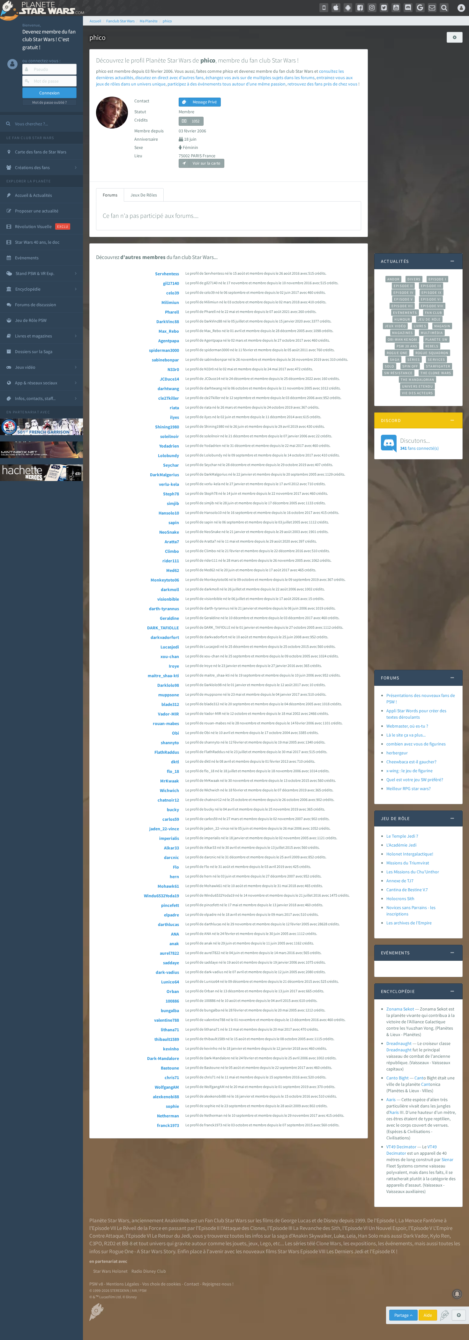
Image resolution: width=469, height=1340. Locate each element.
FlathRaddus (166, 752)
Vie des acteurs (417, 393)
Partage (402, 1315)
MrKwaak (169, 781)
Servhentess (167, 274)
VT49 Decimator (401, 1147)
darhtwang (168, 388)
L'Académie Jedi (401, 845)
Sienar (447, 1159)
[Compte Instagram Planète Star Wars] (372, 7)
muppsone (168, 695)
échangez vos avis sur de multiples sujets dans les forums (260, 77)
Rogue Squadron (431, 353)
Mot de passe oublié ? (49, 102)
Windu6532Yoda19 (161, 896)
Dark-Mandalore (163, 1058)
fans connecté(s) (419, 443)
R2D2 (109, 1243)
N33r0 (173, 369)
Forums (110, 195)
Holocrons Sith (400, 898)
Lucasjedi (169, 647)
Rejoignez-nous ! (218, 1284)
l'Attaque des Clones (242, 1228)
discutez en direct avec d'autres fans (169, 77)
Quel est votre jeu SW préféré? (414, 779)
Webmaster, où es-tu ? (407, 726)
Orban (173, 991)
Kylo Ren (440, 1235)
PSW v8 (96, 1284)
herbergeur (397, 753)
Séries (413, 359)
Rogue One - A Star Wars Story (142, 1251)
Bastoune (170, 1068)
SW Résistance (398, 373)
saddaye (171, 963)
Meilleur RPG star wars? (408, 788)
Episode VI (431, 299)
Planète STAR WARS (50, 8)
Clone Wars (328, 1243)
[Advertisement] (418, 145)
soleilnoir (169, 436)
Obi (175, 733)
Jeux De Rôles (143, 195)
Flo (176, 867)
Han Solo (368, 1235)
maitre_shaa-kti (163, 675)
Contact (191, 1284)
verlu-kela (169, 484)
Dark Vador (415, 1235)
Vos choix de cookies (161, 1284)
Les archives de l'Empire (409, 923)
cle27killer (168, 398)
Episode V (403, 299)
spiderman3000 (164, 350)
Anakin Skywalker (312, 1235)
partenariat (26, 412)
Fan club (433, 312)
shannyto (170, 742)
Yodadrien (169, 446)
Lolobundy (168, 455)
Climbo (172, 551)
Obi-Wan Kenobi (402, 339)
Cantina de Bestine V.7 (407, 889)
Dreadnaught (399, 1043)
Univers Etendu (417, 386)
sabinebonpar (165, 360)
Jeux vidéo (395, 326)
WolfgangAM (167, 1087)
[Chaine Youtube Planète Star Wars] (396, 7)
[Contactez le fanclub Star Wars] (432, 7)
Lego (265, 1243)
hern (174, 876)
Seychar (171, 465)
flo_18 (173, 771)
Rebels (432, 346)
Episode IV (403, 292)
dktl (175, 762)
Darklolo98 (168, 685)
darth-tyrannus (164, 608)
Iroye (174, 666)
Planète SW (436, 339)
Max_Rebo (169, 331)
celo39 (172, 293)
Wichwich (169, 790)
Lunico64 (170, 982)
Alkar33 (171, 848)
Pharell (172, 312)
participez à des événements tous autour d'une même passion (227, 84)
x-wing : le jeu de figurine (409, 771)
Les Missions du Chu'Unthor (412, 872)
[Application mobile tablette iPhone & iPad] (336, 7)
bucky (173, 809)
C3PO (95, 1243)
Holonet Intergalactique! (409, 854)
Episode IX (431, 292)
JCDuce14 (169, 379)
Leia (351, 1235)
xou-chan (169, 656)
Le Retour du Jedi (171, 1235)
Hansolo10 (169, 513)
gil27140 (171, 283)
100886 (172, 1001)
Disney (331, 1220)
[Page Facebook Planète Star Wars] (360, 7)
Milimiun (170, 302)
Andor (393, 279)
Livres (420, 326)
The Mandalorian (417, 379)
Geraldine (169, 618)
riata (174, 408)
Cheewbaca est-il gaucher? (411, 762)
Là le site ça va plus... (406, 735)
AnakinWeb (177, 1220)
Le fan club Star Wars (30, 137)
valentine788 (166, 1020)
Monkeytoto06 (165, 580)
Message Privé (204, 102)
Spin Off (410, 366)
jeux (253, 1243)
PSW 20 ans (407, 346)
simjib (173, 503)
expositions (363, 1243)
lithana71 (170, 1030)
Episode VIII (432, 306)
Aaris (391, 1099)
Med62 (172, 570)
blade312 (170, 704)
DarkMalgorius (164, 475)
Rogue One (397, 353)
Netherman (168, 1116)
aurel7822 (169, 953)
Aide (428, 1315)
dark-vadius (167, 972)
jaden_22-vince (164, 829)
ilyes (174, 417)
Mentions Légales (122, 1284)
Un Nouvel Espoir (387, 1228)
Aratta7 (172, 541)
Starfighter (438, 366)
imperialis (169, 838)
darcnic (171, 857)
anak (174, 943)
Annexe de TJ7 (399, 881)
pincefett (170, 905)
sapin (173, 522)
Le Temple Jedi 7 (402, 836)
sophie (172, 1106)
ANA (175, 934)
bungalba (170, 1010)
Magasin (442, 326)
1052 (195, 121)
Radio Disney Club (148, 1271)
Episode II (403, 286)
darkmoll (170, 589)
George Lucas (296, 1220)
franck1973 (168, 1125)
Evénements (405, 312)
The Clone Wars (436, 373)
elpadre (171, 915)
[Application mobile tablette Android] (348, 7)
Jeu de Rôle (429, 319)
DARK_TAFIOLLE (163, 628)
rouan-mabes (166, 723)
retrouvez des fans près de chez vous (322, 84)
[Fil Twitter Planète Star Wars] (384, 7)
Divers (414, 279)
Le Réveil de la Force (139, 1228)
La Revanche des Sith (316, 1228)
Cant (418, 1078)
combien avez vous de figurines (416, 744)
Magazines (402, 332)
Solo (389, 366)
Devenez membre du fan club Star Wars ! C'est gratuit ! (49, 39)
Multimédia (432, 332)
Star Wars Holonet (110, 1271)
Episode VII (402, 306)
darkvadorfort (165, 637)
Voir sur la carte (206, 163)
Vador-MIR (168, 714)
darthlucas (168, 924)
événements (398, 1243)
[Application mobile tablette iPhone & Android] (324, 7)
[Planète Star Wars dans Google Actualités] (420, 7)
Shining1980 (167, 427)
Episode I (437, 279)
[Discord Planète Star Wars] (408, 7)
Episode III (431, 286)
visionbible (168, 599)
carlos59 (170, 819)
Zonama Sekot (400, 1009)
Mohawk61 (168, 886)
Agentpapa (168, 341)
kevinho (171, 1049)
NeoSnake (169, 532)
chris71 (172, 1077)
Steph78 (171, 494)
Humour (402, 319)
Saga (394, 359)
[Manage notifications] (457, 1294)
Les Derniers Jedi (344, 1251)
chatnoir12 (168, 800)
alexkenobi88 (166, 1096)
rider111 (170, 561)
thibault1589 (166, 1039)
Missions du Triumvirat (407, 863)
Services (436, 359)
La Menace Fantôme (420, 1220)
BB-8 (127, 1243)
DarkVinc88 (167, 321)
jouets (239, 1243)
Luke (339, 1235)
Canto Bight (397, 1078)
